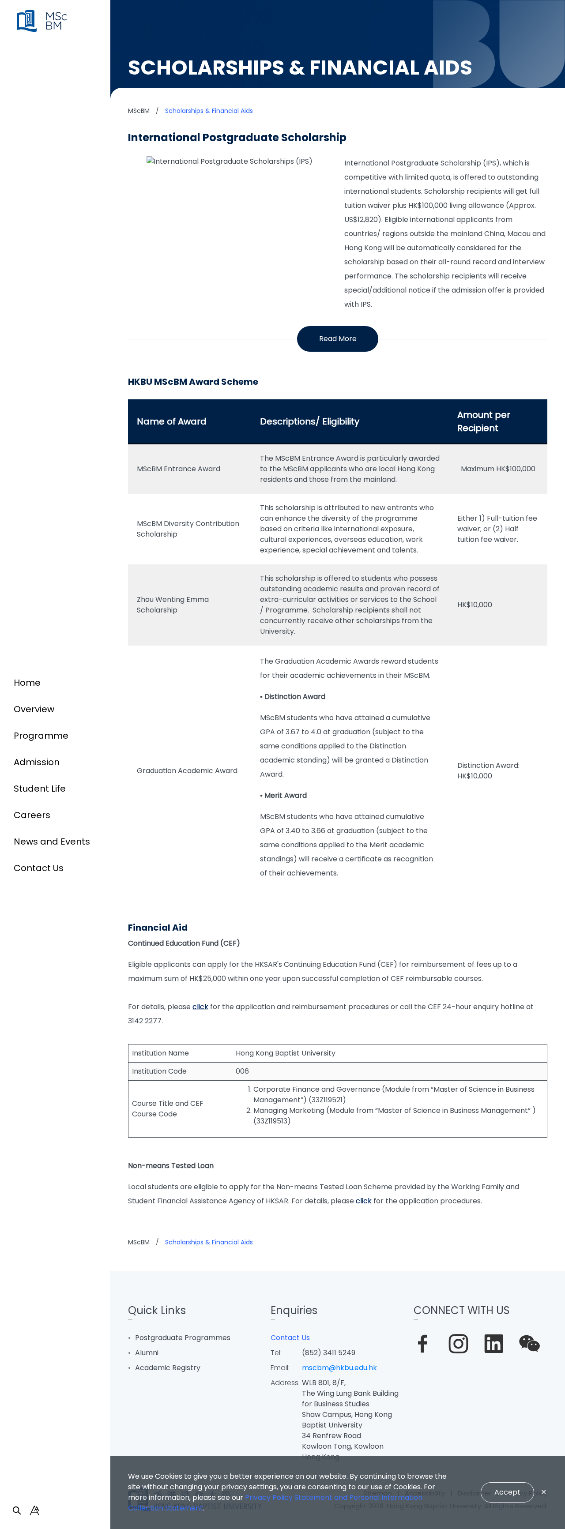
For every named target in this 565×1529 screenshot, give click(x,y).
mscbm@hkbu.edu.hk (339, 1368)
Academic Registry (167, 1368)
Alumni (146, 1353)
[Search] (17, 1510)
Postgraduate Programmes (182, 1338)
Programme (41, 735)
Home (27, 682)
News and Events (52, 841)
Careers (32, 815)
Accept (507, 1492)
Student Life (40, 788)
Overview (34, 709)
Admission (37, 762)
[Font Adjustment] (34, 1510)
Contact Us (39, 868)
